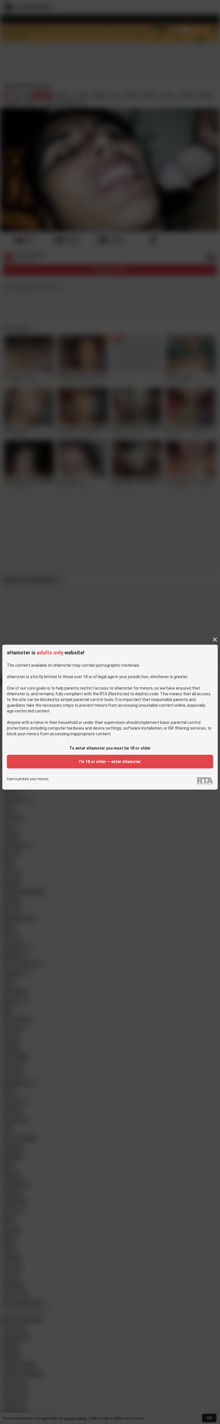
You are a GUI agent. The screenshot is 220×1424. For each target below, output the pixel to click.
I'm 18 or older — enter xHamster (110, 761)
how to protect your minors (28, 779)
